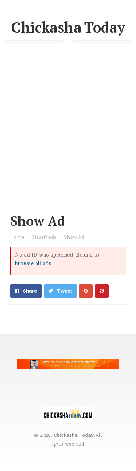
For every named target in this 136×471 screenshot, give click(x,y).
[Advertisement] (68, 139)
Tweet (64, 291)
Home (17, 237)
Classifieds (44, 237)
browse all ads (33, 263)
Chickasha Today (68, 27)
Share (30, 291)
